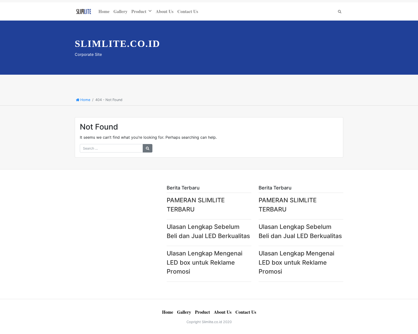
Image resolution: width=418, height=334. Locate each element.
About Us (164, 11)
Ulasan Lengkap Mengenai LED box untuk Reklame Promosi (204, 262)
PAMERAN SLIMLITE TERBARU (196, 204)
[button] (151, 10)
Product (138, 11)
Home (104, 11)
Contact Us (187, 11)
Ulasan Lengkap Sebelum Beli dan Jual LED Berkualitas (208, 231)
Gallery (120, 11)
